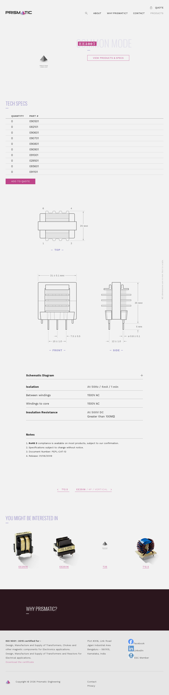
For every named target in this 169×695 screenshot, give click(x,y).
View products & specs (108, 58)
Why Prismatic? (117, 13)
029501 (34, 160)
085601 (34, 166)
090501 (34, 121)
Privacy (91, 685)
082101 (33, 126)
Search (86, 13)
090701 (34, 138)
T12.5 (65, 489)
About (97, 13)
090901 (34, 149)
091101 (33, 172)
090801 (34, 143)
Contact (139, 13)
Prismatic (19, 13)
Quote (159, 7)
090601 (34, 132)
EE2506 (91, 489)
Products (156, 13)
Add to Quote (20, 181)
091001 (33, 155)
